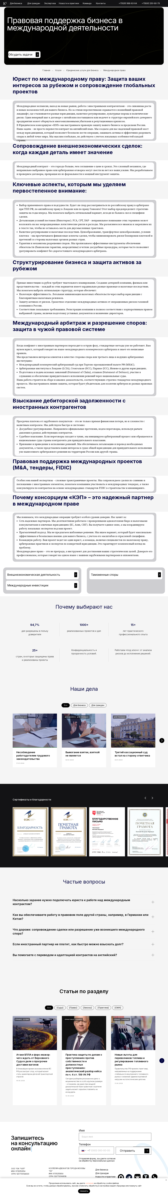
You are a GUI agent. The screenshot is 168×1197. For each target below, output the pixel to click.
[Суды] (60, 1007)
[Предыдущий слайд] (145, 798)
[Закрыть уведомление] (166, 1180)
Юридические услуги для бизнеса (82, 70)
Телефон (85, 1144)
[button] (24, 54)
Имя (82, 1130)
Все (65, 705)
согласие (89, 1183)
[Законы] (87, 1007)
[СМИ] (118, 1007)
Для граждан (97, 705)
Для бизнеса (79, 705)
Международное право (114, 70)
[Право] (73, 1007)
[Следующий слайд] (161, 740)
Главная (46, 70)
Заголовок (123, 1144)
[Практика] (103, 1007)
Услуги (58, 70)
